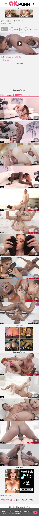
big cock (29, 29)
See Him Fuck (8, 23)
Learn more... (27, 513)
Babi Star (4, 29)
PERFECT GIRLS (8, 500)
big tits (22, 29)
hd (10, 29)
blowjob (15, 29)
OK (35, 512)
